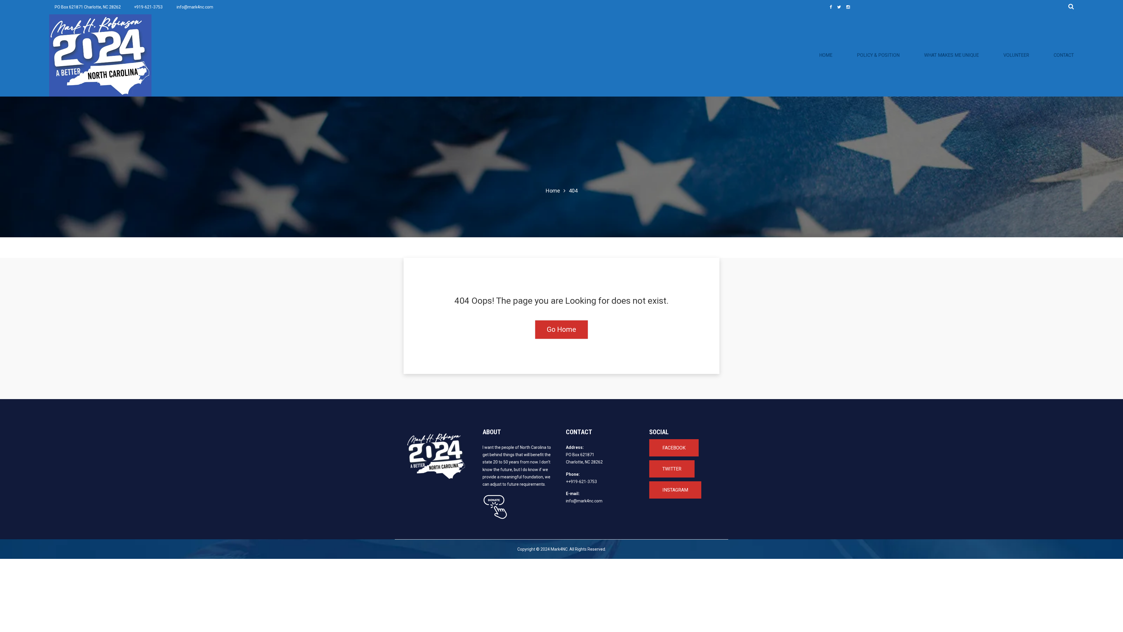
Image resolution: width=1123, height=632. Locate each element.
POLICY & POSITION (878, 55)
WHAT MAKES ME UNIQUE (951, 55)
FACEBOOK (673, 448)
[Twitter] (839, 7)
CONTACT (1064, 55)
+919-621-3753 (148, 7)
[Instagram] (848, 7)
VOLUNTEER (1016, 55)
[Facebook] (831, 7)
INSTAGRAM (675, 490)
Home (553, 191)
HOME (825, 55)
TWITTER (671, 469)
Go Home (561, 329)
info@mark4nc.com (195, 7)
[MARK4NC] (174, 55)
